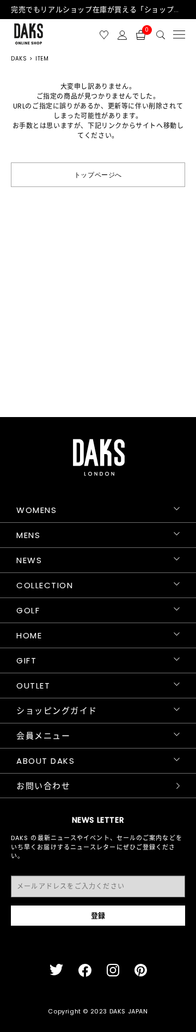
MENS (28, 535)
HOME (29, 635)
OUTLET (33, 685)
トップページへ (98, 174)
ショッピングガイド (56, 710)
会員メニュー (43, 735)
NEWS (29, 560)
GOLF (28, 610)
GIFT (26, 660)
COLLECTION (44, 585)
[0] (140, 34)
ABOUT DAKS (45, 761)
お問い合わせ (43, 786)
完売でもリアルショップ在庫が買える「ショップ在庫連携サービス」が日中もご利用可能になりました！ (98, 9)
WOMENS (36, 510)
